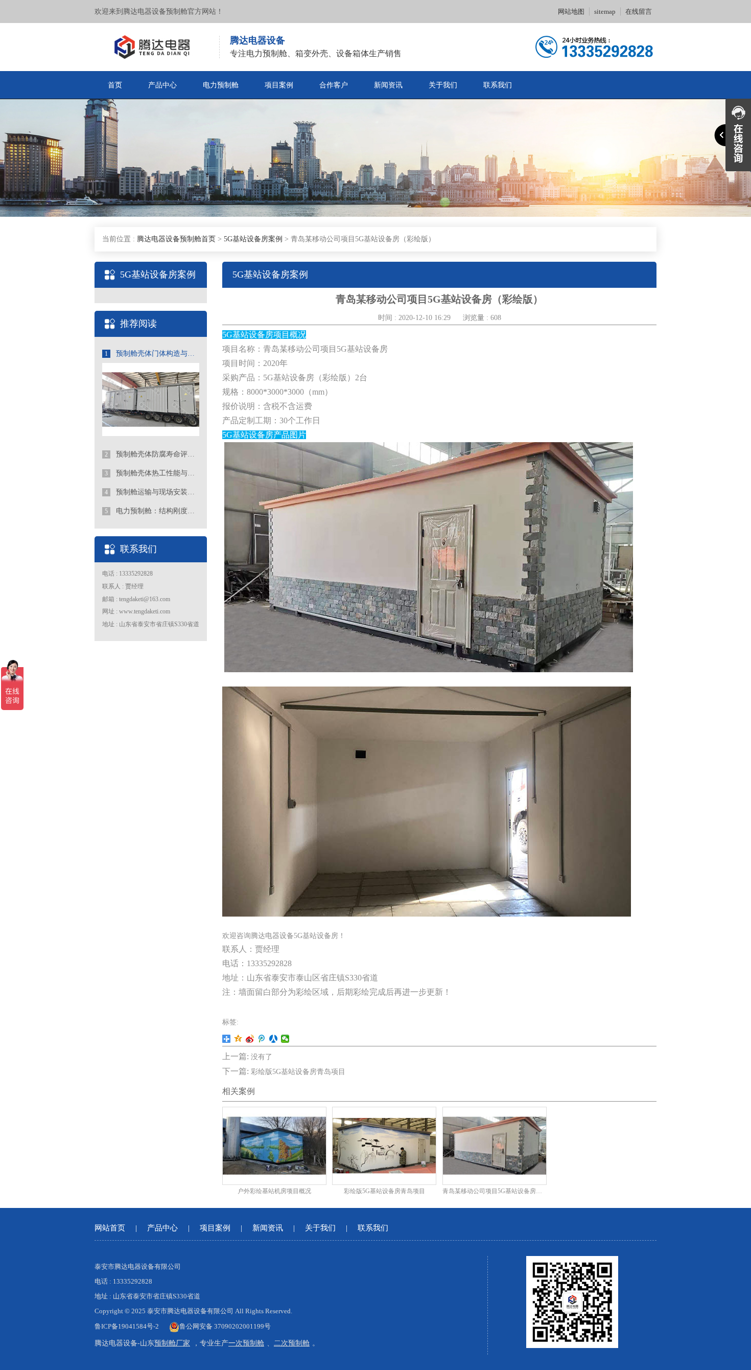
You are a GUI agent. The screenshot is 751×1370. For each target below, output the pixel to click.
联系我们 (497, 85)
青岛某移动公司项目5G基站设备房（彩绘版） (494, 1191)
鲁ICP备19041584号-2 (127, 1326)
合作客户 (333, 85)
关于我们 (443, 85)
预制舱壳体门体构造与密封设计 (152, 353)
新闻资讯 (388, 85)
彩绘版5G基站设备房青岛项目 (298, 1072)
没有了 (261, 1057)
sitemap (605, 11)
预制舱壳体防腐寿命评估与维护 (152, 454)
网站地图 (571, 11)
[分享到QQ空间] (238, 1039)
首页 (115, 85)
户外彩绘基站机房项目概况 (274, 1191)
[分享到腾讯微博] (261, 1039)
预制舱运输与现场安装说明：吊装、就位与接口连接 (152, 492)
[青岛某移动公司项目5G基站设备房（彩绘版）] (494, 1145)
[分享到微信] (285, 1039)
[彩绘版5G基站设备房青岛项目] (384, 1145)
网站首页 (110, 1228)
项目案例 (279, 85)
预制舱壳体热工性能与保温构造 (152, 473)
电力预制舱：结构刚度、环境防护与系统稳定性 (152, 511)
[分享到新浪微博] (250, 1039)
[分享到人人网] (273, 1039)
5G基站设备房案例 (253, 239)
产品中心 (162, 85)
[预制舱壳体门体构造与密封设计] (150, 399)
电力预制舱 (221, 85)
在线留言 (638, 11)
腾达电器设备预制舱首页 (176, 239)
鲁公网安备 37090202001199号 (225, 1326)
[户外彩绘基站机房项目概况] (274, 1145)
